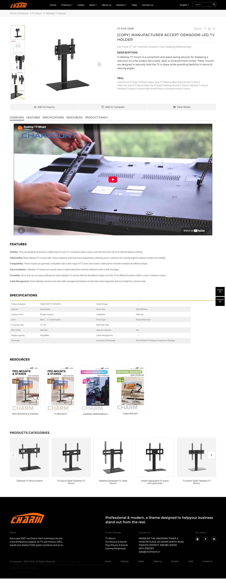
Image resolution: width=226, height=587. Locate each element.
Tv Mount (14, 564)
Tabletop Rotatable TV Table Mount (113, 481)
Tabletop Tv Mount (198, 85)
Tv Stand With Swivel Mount (150, 88)
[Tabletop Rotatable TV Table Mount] (113, 457)
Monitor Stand (28, 567)
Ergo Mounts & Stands (116, 545)
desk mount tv (124, 82)
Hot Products (62, 561)
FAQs (134, 5)
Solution (175, 561)
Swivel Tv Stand (192, 82)
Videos (80, 5)
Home (53, 5)
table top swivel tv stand (130, 85)
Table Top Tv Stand (153, 85)
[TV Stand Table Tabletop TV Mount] (71, 457)
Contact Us (147, 5)
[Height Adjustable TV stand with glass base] (154, 457)
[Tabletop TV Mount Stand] (29, 457)
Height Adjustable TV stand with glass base (155, 481)
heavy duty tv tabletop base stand (166, 82)
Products (65, 5)
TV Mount (37, 13)
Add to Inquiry (46, 106)
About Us (106, 5)
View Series (183, 106)
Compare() (220, 300)
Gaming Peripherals (115, 548)
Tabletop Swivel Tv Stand (176, 85)
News (92, 5)
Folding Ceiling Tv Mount (32, 564)
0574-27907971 (146, 548)
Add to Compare (115, 106)
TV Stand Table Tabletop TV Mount (71, 481)
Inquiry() (220, 291)
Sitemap (75, 561)
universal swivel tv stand (177, 88)
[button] (99, 64)
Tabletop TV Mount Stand (29, 480)
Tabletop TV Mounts (56, 13)
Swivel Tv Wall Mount (78, 564)
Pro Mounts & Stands (116, 541)
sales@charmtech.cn (149, 551)
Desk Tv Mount (140, 82)
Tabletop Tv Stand (126, 88)
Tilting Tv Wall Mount (56, 564)
